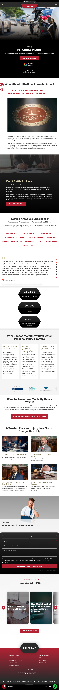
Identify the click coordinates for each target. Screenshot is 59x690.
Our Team (43, 660)
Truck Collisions (13, 662)
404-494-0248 (3, 4)
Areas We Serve (44, 655)
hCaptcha (53, 570)
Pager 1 (2, 84)
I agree (6, 562)
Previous (56, 260)
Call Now (48, 686)
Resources (43, 658)
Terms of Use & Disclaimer (40, 681)
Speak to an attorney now (29, 416)
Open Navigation (56, 4)
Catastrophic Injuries (15, 658)
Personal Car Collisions (15, 660)
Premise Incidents (14, 665)
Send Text (10, 686)
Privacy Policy (52, 681)
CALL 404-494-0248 (16, 204)
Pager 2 (2, 89)
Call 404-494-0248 (29, 58)
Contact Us (29, 6)
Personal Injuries (14, 655)
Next (56, 277)
